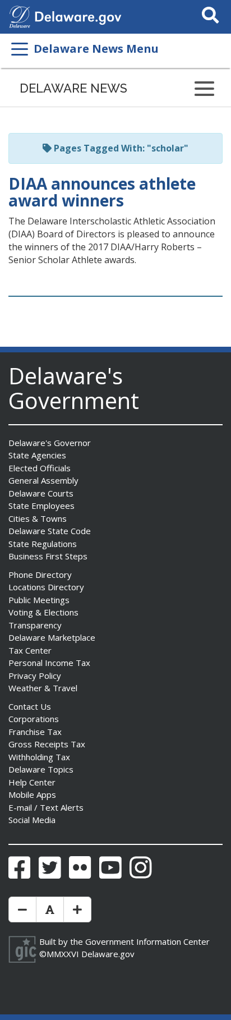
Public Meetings (39, 599)
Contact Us (29, 706)
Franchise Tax (35, 731)
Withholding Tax (39, 756)
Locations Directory (46, 586)
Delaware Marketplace (51, 637)
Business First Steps (47, 556)
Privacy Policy (34, 675)
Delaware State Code (49, 530)
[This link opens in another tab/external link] (19, 16)
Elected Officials (39, 468)
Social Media (32, 819)
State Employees (41, 505)
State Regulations (42, 543)
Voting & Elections (43, 612)
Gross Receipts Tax (46, 744)
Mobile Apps (32, 794)
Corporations (33, 718)
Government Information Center (147, 941)
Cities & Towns (37, 518)
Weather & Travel (42, 687)
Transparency (35, 625)
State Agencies (37, 455)
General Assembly (43, 480)
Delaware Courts (40, 493)
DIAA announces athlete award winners (102, 192)
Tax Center (30, 650)
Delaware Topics (40, 769)
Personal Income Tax (49, 662)
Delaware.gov (108, 953)
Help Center (32, 782)
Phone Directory (40, 574)
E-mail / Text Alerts (46, 807)
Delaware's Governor (49, 442)
